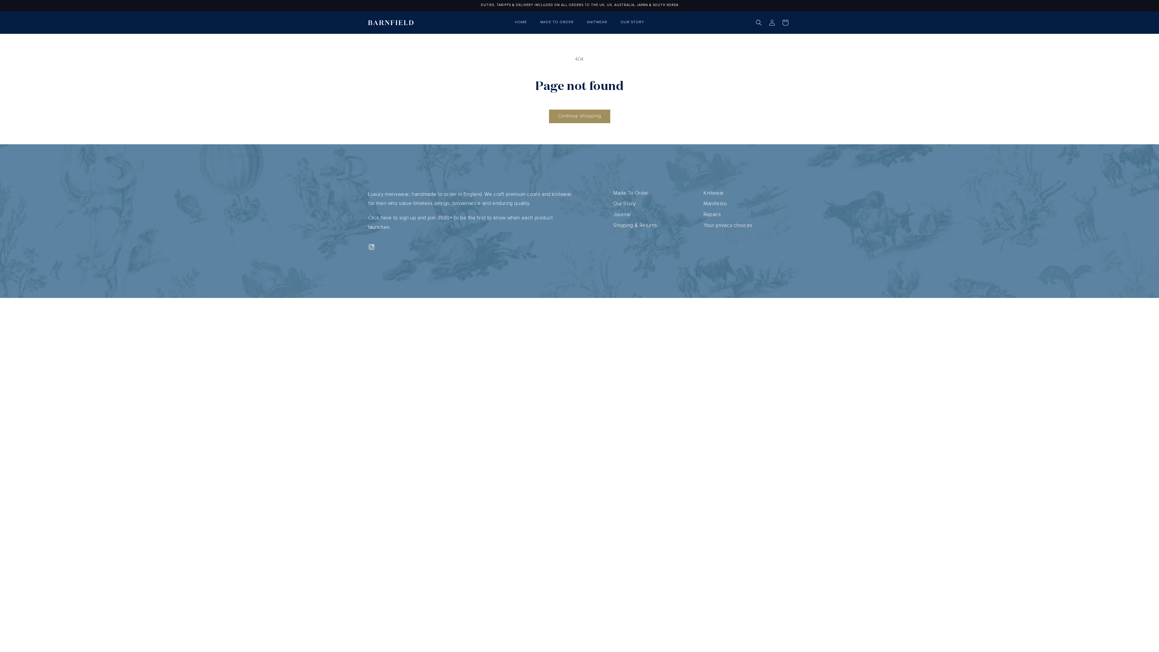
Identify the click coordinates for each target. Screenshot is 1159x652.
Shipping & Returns (635, 225)
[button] (758, 22)
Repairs (712, 214)
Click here (380, 218)
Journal (622, 214)
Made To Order (630, 193)
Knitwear (714, 193)
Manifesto (715, 203)
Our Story (624, 203)
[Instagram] (371, 247)
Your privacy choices (728, 225)
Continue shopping (579, 116)
